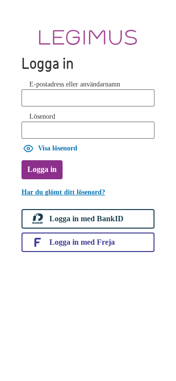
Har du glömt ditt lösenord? (63, 192)
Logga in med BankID (86, 218)
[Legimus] (88, 37)
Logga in (42, 169)
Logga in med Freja (82, 242)
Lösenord (42, 116)
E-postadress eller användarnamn (74, 84)
